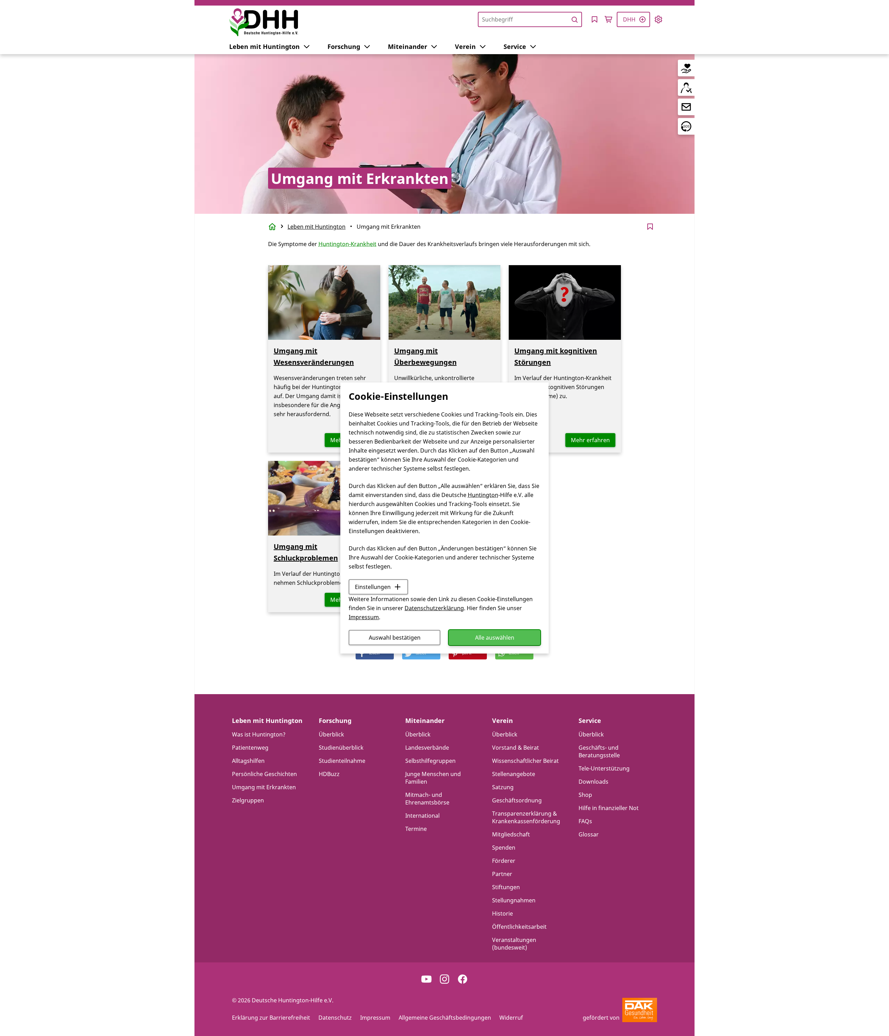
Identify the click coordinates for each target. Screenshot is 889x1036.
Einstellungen (373, 587)
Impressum (364, 617)
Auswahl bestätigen (395, 637)
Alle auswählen (494, 637)
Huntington (483, 495)
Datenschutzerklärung (434, 608)
